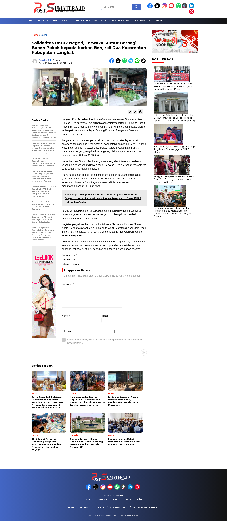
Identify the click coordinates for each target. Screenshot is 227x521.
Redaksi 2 (44, 60)
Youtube (137, 499)
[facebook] (150, 8)
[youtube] (172, 8)
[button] (130, 112)
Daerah (64, 21)
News (41, 21)
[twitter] (157, 8)
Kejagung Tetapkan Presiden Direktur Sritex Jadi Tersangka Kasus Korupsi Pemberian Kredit (174, 179)
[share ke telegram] (131, 62)
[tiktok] (185, 8)
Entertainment (156, 21)
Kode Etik (98, 507)
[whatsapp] (178, 8)
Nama (66, 316)
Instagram (102, 499)
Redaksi (83, 507)
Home (32, 21)
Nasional (52, 21)
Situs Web (67, 331)
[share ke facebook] (112, 62)
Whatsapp (114, 499)
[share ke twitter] (119, 62)
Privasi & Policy (119, 507)
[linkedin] (192, 8)
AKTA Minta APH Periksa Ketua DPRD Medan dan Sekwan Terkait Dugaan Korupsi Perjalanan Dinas (174, 86)
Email (105, 316)
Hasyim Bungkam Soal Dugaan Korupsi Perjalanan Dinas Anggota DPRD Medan (175, 149)
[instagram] (165, 8)
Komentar (68, 284)
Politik (98, 21)
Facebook (90, 499)
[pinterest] (192, 13)
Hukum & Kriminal (81, 21)
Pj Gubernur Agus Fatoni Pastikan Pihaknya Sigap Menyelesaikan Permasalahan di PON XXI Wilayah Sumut (172, 212)
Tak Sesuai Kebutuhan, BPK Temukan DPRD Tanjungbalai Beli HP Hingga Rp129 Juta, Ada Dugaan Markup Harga (175, 118)
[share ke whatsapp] (125, 62)
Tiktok (125, 499)
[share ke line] (138, 62)
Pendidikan (124, 21)
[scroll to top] (217, 516)
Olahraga (139, 21)
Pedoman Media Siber (145, 507)
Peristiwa (110, 21)
